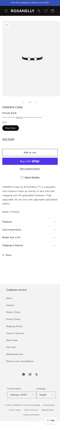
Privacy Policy (13, 319)
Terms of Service (15, 333)
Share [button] (8, 255)
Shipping (19, 117)
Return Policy (13, 312)
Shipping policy (47, 410)
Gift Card (11, 347)
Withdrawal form (14, 354)
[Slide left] (23, 102)
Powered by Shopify (32, 405)
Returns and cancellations (20, 361)
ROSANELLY (17, 405)
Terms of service (31, 410)
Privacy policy (15, 410)
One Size (11, 128)
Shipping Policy (14, 326)
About (9, 298)
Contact (10, 305)
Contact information (31, 415)
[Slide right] (36, 102)
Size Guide (8, 139)
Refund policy (49, 405)
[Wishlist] (45, 10)
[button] (6, 10)
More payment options (30, 169)
